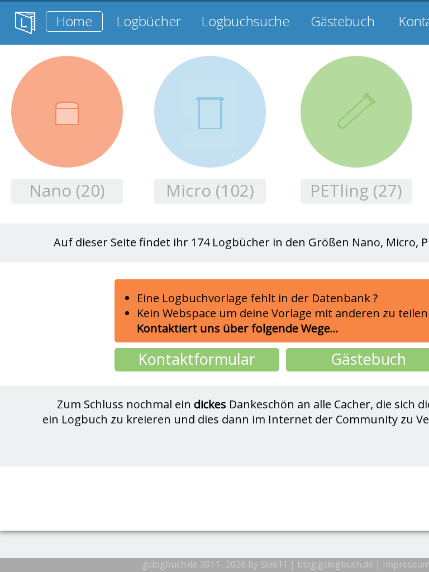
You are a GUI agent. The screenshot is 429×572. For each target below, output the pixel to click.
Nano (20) (67, 190)
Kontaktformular (196, 359)
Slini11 (274, 564)
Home (74, 21)
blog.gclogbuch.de (335, 564)
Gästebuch (343, 21)
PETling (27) (356, 190)
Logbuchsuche (245, 21)
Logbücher (148, 21)
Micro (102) (210, 190)
